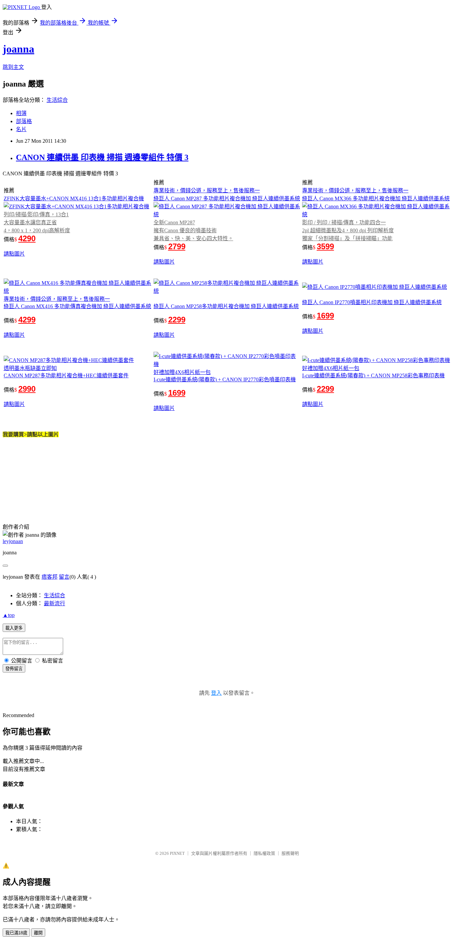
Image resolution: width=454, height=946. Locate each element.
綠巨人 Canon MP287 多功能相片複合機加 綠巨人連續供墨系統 (227, 198)
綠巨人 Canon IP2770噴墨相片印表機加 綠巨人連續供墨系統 (372, 302)
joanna (18, 49)
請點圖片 (14, 254)
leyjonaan (13, 541)
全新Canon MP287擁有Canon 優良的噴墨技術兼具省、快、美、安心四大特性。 (193, 230)
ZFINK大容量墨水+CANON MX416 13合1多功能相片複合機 (74, 198)
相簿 (21, 113)
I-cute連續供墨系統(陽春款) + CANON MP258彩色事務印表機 (373, 375)
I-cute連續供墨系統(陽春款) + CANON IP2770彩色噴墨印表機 (225, 379)
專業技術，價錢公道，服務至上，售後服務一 (207, 190)
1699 (325, 315)
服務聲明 (290, 853)
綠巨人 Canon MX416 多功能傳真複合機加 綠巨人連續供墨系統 (77, 306)
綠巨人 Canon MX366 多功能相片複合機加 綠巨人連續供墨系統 (376, 198)
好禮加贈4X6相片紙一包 (182, 372)
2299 (176, 319)
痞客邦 (49, 577)
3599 (325, 246)
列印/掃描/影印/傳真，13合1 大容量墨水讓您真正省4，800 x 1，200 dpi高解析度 (37, 222)
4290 (27, 238)
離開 (38, 932)
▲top (9, 615)
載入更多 (14, 628)
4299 (27, 319)
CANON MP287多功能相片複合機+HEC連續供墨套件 (66, 375)
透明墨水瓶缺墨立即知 (30, 368)
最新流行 (54, 603)
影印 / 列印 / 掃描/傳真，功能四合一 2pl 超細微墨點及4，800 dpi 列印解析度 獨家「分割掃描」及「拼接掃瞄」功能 (348, 230)
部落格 (24, 121)
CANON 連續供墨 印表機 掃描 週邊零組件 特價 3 (102, 157)
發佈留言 (14, 668)
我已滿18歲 (16, 932)
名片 (21, 129)
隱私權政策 (264, 853)
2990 (27, 388)
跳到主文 (13, 67)
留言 (64, 577)
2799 (176, 246)
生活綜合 (57, 100)
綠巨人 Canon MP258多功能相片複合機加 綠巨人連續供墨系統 (226, 306)
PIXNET (177, 853)
